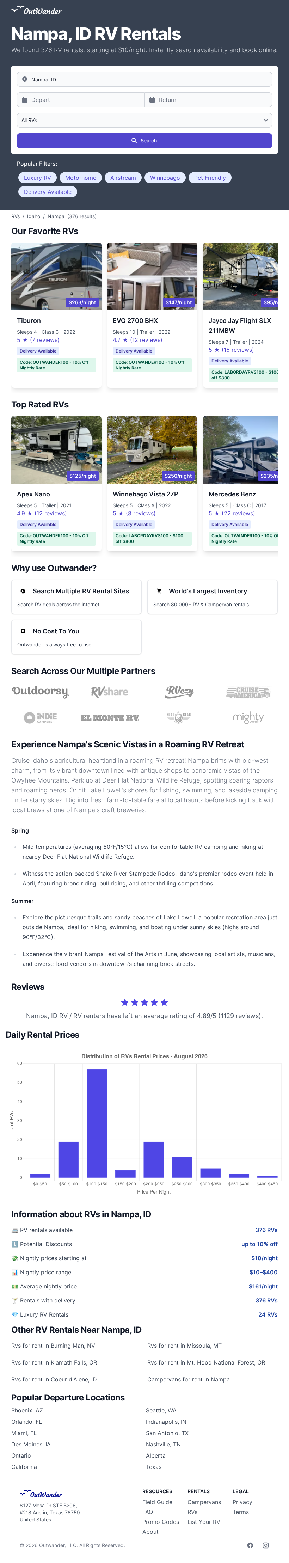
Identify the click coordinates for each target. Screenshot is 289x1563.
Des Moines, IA (31, 1444)
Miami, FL (24, 1432)
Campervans (204, 1502)
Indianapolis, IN (166, 1421)
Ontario (21, 1455)
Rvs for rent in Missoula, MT (184, 1345)
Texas (153, 1466)
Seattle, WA (161, 1410)
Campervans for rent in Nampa (188, 1379)
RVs (192, 1511)
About (150, 1531)
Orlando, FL (26, 1421)
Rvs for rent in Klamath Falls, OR (54, 1362)
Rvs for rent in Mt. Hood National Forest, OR (206, 1362)
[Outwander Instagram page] (265, 1545)
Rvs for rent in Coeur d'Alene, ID (54, 1379)
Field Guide (157, 1502)
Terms (241, 1511)
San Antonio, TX (167, 1432)
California (24, 1466)
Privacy (242, 1502)
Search (149, 140)
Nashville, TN (163, 1444)
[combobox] (144, 79)
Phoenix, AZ (27, 1410)
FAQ (147, 1511)
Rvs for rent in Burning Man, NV (53, 1345)
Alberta (156, 1455)
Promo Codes (160, 1521)
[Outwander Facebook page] (250, 1545)
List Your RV (203, 1521)
